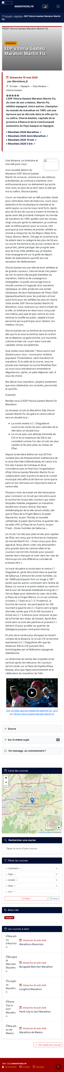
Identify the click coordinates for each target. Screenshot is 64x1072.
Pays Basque (39, 86)
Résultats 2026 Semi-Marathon (27, 136)
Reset (55, 898)
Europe (13, 86)
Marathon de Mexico (31, 1032)
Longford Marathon (30, 989)
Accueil (9, 16)
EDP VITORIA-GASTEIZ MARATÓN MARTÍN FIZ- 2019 (32, 710)
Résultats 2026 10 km (21, 139)
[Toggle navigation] (58, 6)
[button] (32, 800)
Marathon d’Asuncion (31, 944)
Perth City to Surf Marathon (35, 1011)
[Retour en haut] (59, 1067)
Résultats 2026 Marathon (23, 132)
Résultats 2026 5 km (20, 143)
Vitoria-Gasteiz (14, 90)
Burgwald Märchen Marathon (36, 966)
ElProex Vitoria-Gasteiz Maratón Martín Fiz (34, 714)
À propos (40, 1067)
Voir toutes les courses (49, 1044)
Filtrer (27, 898)
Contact (26, 1067)
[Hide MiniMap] (58, 827)
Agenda (18, 16)
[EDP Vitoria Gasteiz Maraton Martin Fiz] (51, 164)
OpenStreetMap (45, 832)
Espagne (25, 86)
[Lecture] (32, 693)
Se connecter (11, 1067)
